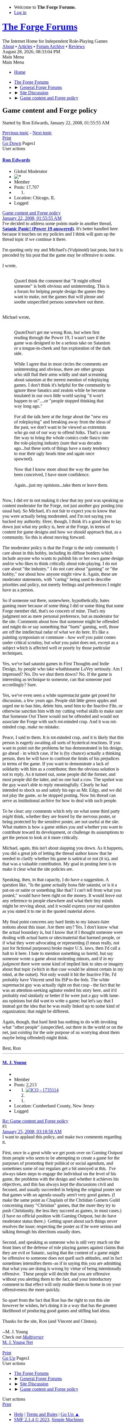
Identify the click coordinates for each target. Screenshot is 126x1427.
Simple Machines (68, 1419)
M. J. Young (14, 1062)
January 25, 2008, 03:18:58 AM (32, 1131)
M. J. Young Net (17, 1342)
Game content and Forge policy (31, 212)
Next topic (42, 132)
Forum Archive (50, 46)
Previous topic (15, 132)
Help (18, 1414)
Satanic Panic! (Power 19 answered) (38, 228)
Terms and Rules (41, 1414)
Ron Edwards (16, 159)
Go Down (11, 143)
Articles (25, 46)
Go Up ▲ (70, 1414)
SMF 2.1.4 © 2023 (31, 1419)
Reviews (77, 46)
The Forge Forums (39, 26)
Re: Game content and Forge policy (35, 1121)
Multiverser (33, 1337)
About (8, 46)
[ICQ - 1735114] (42, 1090)
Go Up (8, 1358)
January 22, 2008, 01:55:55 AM (32, 218)
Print (6, 138)
